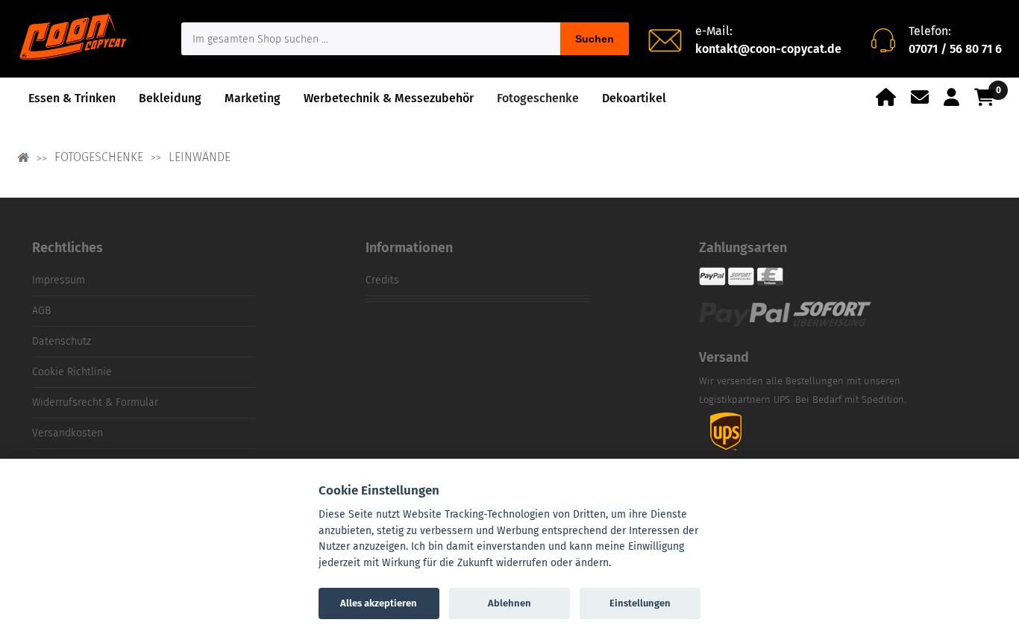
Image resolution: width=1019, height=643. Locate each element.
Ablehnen (509, 603)
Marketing (252, 98)
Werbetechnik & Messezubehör (389, 98)
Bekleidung (170, 98)
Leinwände (200, 157)
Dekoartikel (634, 98)
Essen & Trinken (72, 98)
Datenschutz (61, 341)
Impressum (58, 280)
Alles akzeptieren (378, 603)
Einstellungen (640, 603)
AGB (41, 310)
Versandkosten (67, 433)
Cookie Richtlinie (72, 372)
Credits (382, 280)
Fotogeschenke (538, 98)
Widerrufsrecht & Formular (95, 402)
